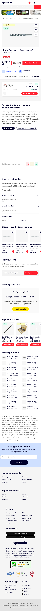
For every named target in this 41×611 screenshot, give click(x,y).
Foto (18, 7)
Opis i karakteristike (10, 76)
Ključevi (24, 482)
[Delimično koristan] (32, 164)
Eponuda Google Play (11, 585)
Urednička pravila (26, 518)
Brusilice (24, 477)
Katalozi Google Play (10, 589)
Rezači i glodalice (27, 479)
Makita (23, 220)
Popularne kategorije (11, 473)
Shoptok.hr (22, 607)
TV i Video (25, 7)
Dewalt (4, 497)
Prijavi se (19, 462)
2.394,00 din (32, 86)
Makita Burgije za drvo (14, 20)
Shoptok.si (17, 607)
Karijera (8, 523)
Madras (19, 67)
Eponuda (3, 18)
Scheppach (5, 499)
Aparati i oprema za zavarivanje (7, 477)
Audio (32, 7)
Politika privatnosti (27, 515)
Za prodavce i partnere (12, 520)
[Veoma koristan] (36, 164)
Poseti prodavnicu (29, 93)
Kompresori (5, 482)
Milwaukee (25, 497)
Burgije (31, 18)
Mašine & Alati (10, 18)
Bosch (24, 494)
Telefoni (12, 7)
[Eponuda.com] (10, 2)
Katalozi (37, 7)
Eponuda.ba (28, 607)
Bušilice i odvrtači (7, 479)
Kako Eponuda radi (11, 513)
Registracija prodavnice (20, 533)
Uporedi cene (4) (8, 344)
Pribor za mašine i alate (21, 18)
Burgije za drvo (25, 227)
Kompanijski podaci (11, 518)
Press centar (25, 520)
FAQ (23, 513)
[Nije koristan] (27, 164)
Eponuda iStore (9, 587)
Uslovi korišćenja (10, 515)
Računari (5, 7)
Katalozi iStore (9, 592)
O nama (9, 509)
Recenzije (35, 76)
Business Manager (20, 537)
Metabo (24, 499)
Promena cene (24, 76)
